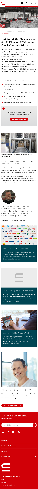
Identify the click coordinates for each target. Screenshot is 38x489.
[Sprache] (26, 3)
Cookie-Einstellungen (8, 485)
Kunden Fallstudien (22, 31)
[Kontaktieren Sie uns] (22, 3)
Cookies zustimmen (19, 119)
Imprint (3, 479)
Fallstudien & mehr (11, 31)
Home (3, 31)
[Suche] (31, 3)
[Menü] (36, 3)
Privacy (4, 482)
